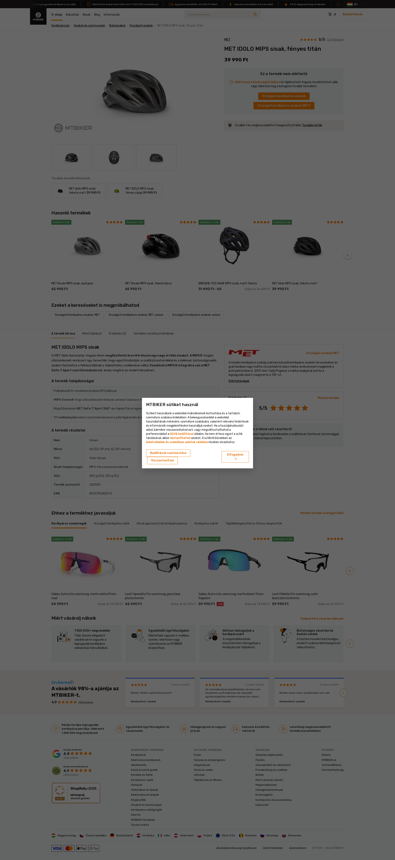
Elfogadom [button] (235, 457)
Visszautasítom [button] (162, 460)
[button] (180, 438)
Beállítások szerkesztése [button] (168, 453)
